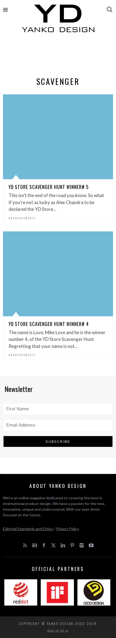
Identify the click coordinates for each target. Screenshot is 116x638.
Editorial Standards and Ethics (28, 528)
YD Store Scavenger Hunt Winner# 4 (49, 323)
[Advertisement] (58, 56)
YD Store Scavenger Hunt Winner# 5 (49, 186)
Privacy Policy (67, 528)
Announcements (22, 218)
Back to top (56, 630)
